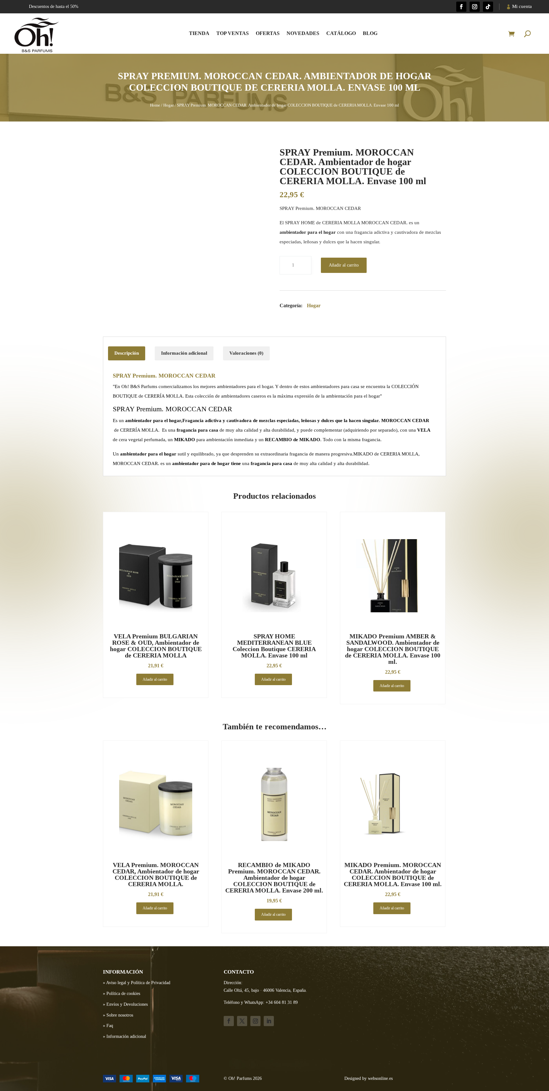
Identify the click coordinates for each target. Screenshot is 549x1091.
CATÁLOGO (341, 33)
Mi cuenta (522, 6)
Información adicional (184, 353)
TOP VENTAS (232, 33)
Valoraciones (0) (246, 353)
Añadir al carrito (344, 265)
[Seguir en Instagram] (475, 7)
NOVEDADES (303, 33)
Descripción (126, 353)
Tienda (199, 33)
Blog (370, 33)
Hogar (168, 105)
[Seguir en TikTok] (488, 7)
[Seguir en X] (242, 1021)
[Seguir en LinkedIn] (269, 1021)
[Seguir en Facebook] (461, 7)
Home (155, 105)
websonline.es (380, 1078)
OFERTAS (268, 33)
